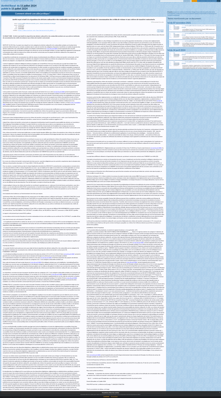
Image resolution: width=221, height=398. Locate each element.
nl (219, 1)
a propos (202, 1)
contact (214, 1)
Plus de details (114, 396)
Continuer (106, 396)
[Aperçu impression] (162, 31)
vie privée (194, 1)
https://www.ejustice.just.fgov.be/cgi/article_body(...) (37, 30)
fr (217, 1)
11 (21, 5)
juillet (27, 5)
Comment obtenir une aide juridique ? (32, 13)
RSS (198, 1)
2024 (34, 5)
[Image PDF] (158, 31)
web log (208, 1)
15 (12, 8)
